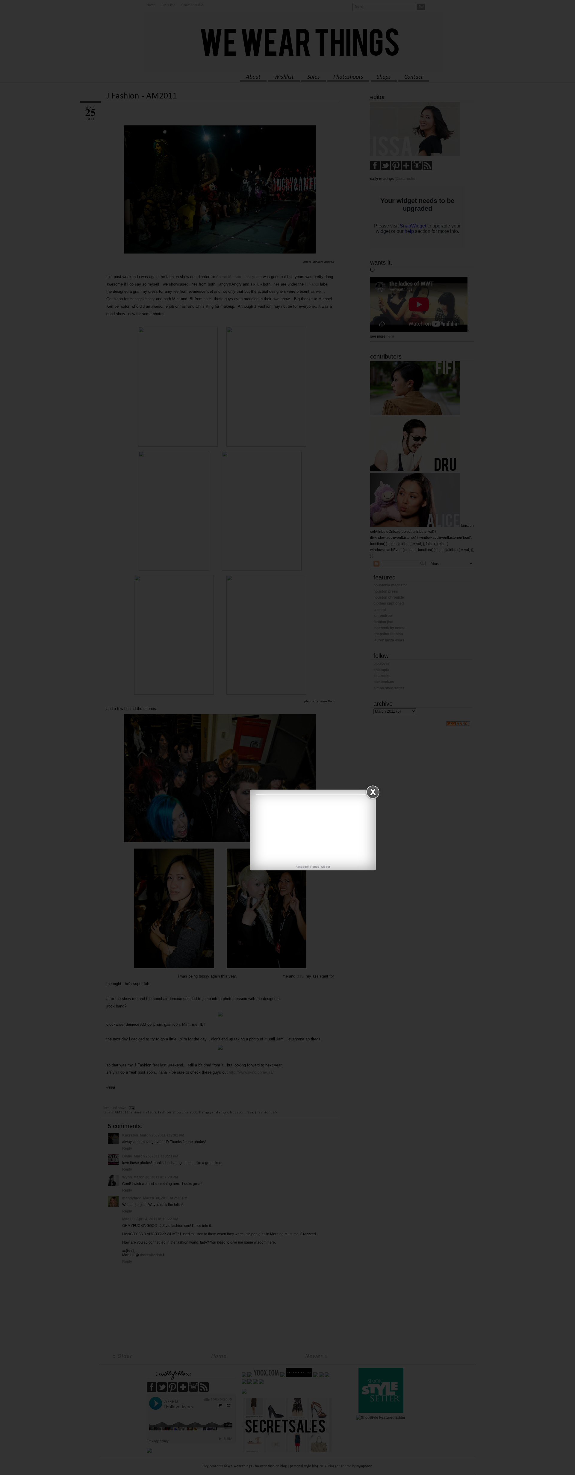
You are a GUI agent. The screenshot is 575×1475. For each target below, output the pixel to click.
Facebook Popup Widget (313, 866)
